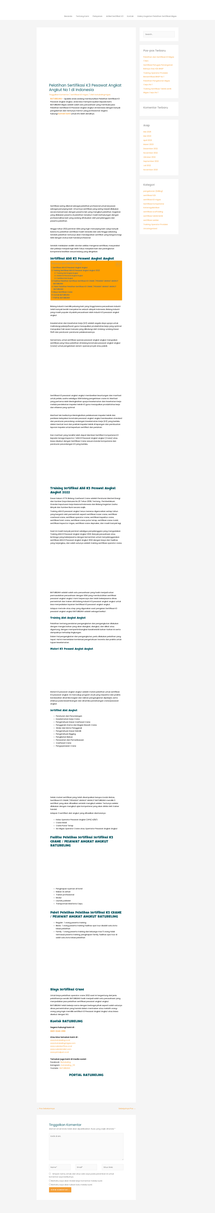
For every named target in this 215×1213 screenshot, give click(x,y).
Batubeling (66, 1062)
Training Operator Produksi (155, 224)
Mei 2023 (147, 136)
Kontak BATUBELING (62, 295)
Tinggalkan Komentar (59, 94)
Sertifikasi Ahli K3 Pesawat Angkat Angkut (70, 267)
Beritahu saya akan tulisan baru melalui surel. (71, 1184)
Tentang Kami (82, 16)
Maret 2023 (148, 144)
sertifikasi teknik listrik (153, 216)
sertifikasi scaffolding (153, 211)
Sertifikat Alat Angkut (65, 278)
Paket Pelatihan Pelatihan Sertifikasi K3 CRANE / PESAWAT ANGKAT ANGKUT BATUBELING (85, 288)
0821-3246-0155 (57, 1031)
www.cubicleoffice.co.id (61, 1046)
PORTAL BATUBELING (61, 298)
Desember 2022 (150, 148)
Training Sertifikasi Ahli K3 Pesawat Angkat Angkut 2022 (76, 270)
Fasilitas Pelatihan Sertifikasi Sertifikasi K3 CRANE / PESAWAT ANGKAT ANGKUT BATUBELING (85, 282)
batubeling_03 (68, 1065)
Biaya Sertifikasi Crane (62, 292)
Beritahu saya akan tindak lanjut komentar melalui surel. (77, 1180)
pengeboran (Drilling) (153, 191)
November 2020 (150, 169)
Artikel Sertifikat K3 (114, 16)
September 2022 (151, 161)
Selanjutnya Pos (127, 1108)
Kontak (130, 16)
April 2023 (147, 140)
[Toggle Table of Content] (117, 264)
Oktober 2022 (149, 157)
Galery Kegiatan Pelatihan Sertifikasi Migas (157, 16)
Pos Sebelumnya (46, 1108)
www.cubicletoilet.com (60, 1049)
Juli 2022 (147, 165)
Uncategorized (150, 228)
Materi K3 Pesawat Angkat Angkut (70, 276)
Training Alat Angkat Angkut (67, 273)
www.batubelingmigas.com (63, 1043)
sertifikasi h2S (149, 195)
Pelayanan (97, 16)
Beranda (68, 16)
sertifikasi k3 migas (79, 94)
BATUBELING (65, 1068)
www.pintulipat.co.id (59, 1052)
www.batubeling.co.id (60, 1040)
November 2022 (150, 152)
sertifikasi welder (151, 220)
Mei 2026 (147, 131)
